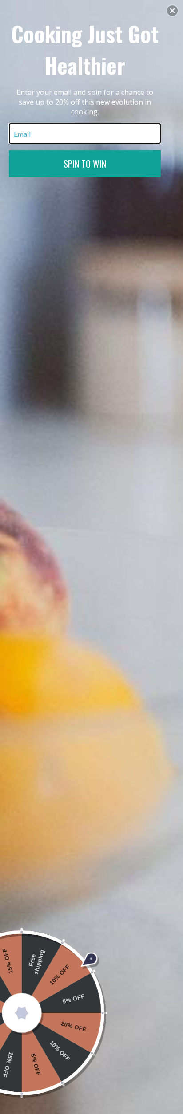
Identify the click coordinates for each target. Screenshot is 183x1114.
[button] (172, 10)
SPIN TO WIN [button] (85, 163)
